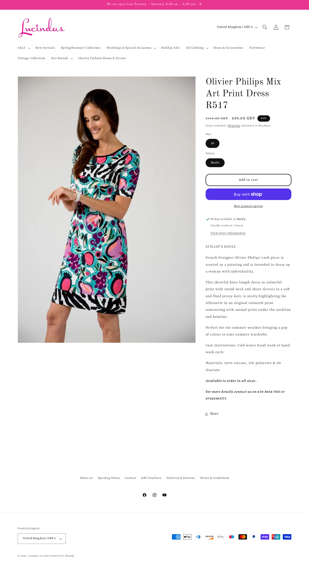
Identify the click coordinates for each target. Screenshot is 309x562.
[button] (23, 48)
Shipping (234, 125)
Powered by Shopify (62, 556)
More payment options (248, 206)
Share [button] (214, 413)
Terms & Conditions (214, 478)
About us (86, 478)
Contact (130, 478)
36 (212, 143)
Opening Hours (109, 478)
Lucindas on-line (38, 556)
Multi (215, 162)
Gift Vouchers (151, 478)
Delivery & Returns (180, 478)
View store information (228, 233)
